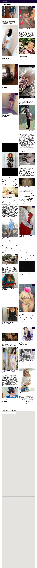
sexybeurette (5, 86)
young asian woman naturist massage (25, 343)
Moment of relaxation (7, 18)
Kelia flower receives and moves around (26, 29)
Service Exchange (6, 177)
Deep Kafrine (5, 264)
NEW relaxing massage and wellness (25, 393)
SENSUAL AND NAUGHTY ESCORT (25, 187)
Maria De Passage (6, 115)
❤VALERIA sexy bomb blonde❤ (26, 313)
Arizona (12, 3)
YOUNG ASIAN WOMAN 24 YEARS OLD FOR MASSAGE (8, 371)
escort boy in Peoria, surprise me (26, 55)
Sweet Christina (6, 237)
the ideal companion (7, 197)
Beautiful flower (6, 57)
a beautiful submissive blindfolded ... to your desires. (26, 131)
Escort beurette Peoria (7, 322)
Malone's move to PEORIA (8, 288)
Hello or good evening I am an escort (9, 399)
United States (7, 3)
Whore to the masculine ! (24, 273)
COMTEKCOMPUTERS (5, 1)
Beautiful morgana (6, 341)
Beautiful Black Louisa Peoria (25, 235)
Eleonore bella (22, 98)
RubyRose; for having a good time (26, 360)
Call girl (3, 3)
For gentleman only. (23, 165)
